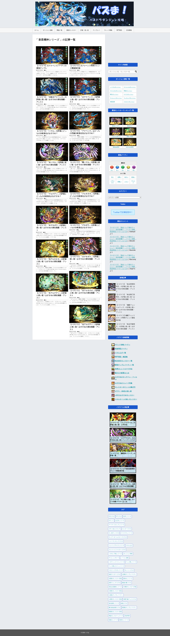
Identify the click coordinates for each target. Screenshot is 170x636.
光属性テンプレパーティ (129, 574)
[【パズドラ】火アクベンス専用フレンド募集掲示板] (85, 55)
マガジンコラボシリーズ (116, 570)
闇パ (134, 170)
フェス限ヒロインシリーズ (116, 566)
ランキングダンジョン (130, 98)
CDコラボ (111, 516)
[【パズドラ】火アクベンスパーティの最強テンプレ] (52, 55)
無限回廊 (112, 101)
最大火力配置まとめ (122, 373)
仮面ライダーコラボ (114, 574)
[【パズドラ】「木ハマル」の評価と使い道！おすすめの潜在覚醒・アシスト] (52, 152)
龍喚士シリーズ (113, 620)
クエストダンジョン (129, 101)
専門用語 (119, 30)
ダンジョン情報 (127, 553)
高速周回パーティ (121, 349)
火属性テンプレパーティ (116, 595)
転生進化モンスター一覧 (123, 361)
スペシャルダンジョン (130, 87)
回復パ (133, 177)
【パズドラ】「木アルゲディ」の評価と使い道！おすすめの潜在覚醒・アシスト (51, 295)
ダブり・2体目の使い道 (123, 391)
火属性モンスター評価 (115, 599)
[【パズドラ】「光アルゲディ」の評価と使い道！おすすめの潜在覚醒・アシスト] (85, 314)
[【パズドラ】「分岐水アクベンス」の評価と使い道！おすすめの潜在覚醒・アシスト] (52, 87)
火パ (112, 170)
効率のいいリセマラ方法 (123, 369)
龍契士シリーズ (124, 620)
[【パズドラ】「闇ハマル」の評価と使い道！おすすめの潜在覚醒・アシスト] (85, 152)
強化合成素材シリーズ (115, 587)
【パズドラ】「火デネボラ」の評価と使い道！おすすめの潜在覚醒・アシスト (85, 259)
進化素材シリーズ (114, 603)
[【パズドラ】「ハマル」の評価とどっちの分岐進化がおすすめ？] (52, 120)
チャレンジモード (114, 558)
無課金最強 (116, 147)
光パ (128, 170)
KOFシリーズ (127, 516)
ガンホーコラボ (126, 529)
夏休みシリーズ (127, 578)
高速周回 (127, 615)
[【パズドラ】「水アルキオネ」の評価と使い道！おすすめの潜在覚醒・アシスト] (85, 280)
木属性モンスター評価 (129, 587)
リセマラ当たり (116, 136)
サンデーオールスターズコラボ (118, 537)
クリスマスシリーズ (126, 533)
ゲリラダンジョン (128, 94)
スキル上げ (129, 545)
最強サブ (129, 126)
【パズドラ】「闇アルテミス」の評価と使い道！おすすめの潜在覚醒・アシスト (122, 486)
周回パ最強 (130, 136)
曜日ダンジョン (114, 94)
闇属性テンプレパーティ (129, 607)
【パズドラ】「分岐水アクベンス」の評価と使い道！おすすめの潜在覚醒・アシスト (51, 99)
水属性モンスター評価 (115, 591)
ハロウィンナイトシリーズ (116, 562)
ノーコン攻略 (124, 558)
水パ (117, 170)
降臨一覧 (59, 30)
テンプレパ (96, 30)
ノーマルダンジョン (115, 87)
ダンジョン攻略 (48, 30)
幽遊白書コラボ (126, 582)
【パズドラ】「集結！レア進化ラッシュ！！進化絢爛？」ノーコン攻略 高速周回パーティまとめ (123, 229)
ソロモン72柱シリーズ (115, 553)
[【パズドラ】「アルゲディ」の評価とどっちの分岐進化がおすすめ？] (52, 183)
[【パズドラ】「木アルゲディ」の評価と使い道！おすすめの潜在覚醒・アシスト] (52, 282)
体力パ (126, 177)
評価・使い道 (84, 30)
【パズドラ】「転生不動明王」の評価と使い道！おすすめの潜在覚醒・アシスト (125, 326)
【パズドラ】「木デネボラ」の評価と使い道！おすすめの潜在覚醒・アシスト (51, 227)
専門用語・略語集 (121, 357)
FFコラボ (119, 516)
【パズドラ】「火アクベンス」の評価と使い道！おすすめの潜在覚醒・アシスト (85, 99)
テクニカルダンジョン (116, 90)
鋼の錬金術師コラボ (114, 607)
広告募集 (129, 30)
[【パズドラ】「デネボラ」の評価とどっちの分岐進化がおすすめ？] (85, 215)
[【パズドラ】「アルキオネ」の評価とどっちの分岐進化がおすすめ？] (85, 183)
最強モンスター (71, 30)
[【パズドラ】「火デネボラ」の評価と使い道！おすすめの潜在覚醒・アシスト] (85, 246)
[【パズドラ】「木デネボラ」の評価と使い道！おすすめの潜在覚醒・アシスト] (52, 215)
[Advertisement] (123, 46)
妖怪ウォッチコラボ (114, 582)
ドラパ (126, 181)
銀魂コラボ (124, 603)
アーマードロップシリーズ (116, 524)
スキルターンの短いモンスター (126, 399)
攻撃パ (119, 177)
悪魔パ (119, 181)
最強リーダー (116, 126)
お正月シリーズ (119, 520)
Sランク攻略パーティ (122, 344)
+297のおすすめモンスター (124, 395)
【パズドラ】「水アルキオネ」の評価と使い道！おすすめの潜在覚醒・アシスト (85, 293)
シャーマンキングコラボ (116, 541)
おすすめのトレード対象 (123, 383)
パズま (87, 632)
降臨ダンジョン (128, 90)
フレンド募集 (108, 30)
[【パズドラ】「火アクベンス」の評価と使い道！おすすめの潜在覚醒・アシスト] (85, 87)
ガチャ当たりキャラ (114, 529)
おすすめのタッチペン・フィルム (126, 378)
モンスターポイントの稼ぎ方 (125, 387)
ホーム (37, 30)
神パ (112, 177)
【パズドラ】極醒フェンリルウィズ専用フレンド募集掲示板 (125, 318)
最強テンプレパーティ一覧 (124, 365)
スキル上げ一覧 (120, 353)
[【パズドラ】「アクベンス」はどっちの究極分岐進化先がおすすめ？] (85, 120)
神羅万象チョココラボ (129, 599)
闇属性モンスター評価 (115, 611)
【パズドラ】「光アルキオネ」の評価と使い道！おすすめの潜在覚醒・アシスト (51, 261)
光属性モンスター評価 (115, 578)
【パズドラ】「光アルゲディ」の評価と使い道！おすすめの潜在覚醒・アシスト (85, 326)
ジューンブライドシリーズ (116, 545)
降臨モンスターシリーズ (116, 615)
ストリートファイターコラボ (117, 549)
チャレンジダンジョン (116, 98)
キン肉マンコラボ (114, 533)
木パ (123, 170)
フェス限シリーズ (131, 562)
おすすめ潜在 (130, 147)
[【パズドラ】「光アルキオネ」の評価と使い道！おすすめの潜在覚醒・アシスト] (52, 249)
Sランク (111, 520)
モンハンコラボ (129, 570)
